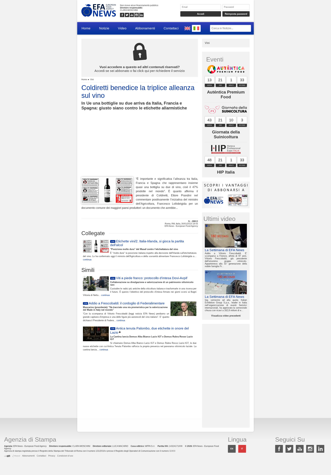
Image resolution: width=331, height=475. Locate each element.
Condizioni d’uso (65, 456)
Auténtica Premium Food (226, 94)
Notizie (104, 28)
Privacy (51, 456)
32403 (172, 451)
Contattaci (171, 28)
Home (86, 28)
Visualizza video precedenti (226, 315)
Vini (92, 79)
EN (231, 449)
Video (122, 28)
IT (242, 449)
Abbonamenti (145, 28)
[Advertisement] (139, 150)
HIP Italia (226, 172)
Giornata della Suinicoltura (226, 134)
